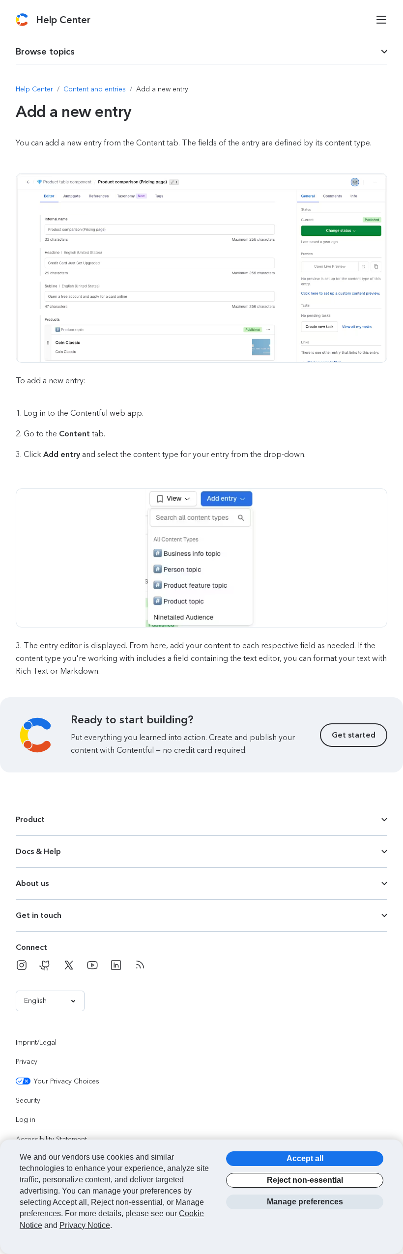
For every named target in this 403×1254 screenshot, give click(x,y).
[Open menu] (381, 20)
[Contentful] (22, 19)
